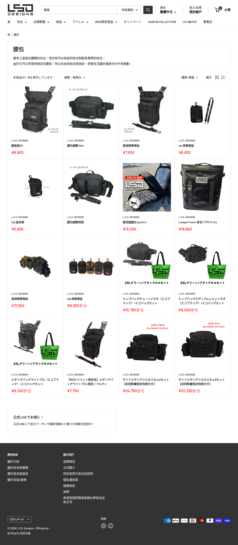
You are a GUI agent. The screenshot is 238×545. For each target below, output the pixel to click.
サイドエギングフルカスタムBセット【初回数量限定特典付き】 (201, 382)
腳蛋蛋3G (17, 145)
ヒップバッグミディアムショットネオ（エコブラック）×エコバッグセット (202, 301)
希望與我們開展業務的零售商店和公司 (84, 500)
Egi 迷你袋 (17, 222)
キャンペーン (132, 21)
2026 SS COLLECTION (162, 21)
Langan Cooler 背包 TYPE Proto (197, 222)
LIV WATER (190, 21)
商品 (59, 21)
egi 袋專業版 (186, 145)
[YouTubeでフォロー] (110, 525)
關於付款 (13, 461)
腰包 (16, 34)
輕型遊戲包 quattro (135, 222)
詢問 (66, 491)
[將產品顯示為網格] (217, 77)
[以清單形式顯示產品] (223, 77)
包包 (20, 21)
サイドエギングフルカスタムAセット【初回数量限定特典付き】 (146, 382)
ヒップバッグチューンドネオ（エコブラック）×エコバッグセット (146, 301)
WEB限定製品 (104, 21)
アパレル (78, 21)
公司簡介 (69, 467)
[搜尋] (148, 10)
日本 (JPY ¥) (16, 519)
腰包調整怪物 (75, 222)
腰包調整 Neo (75, 145)
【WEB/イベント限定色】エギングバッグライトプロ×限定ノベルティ (90, 382)
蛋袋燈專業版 (131, 145)
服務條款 (69, 485)
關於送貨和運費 (17, 467)
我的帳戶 (195, 12)
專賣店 (207, 21)
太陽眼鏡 (39, 21)
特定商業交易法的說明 (78, 473)
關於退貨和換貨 (17, 473)
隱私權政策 (70, 479)
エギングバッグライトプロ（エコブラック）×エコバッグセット (35, 382)
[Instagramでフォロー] (103, 525)
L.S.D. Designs (19, 140)
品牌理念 (69, 461)
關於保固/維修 (17, 479)
